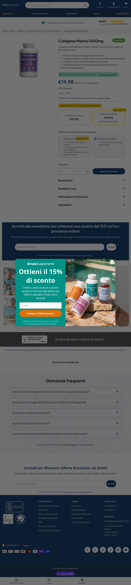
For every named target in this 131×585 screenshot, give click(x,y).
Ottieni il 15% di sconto (40, 313)
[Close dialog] (112, 262)
